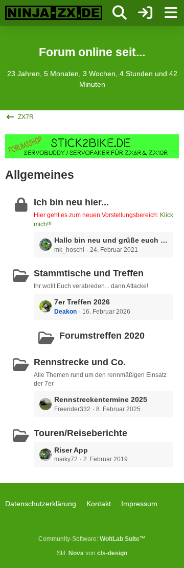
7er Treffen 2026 (82, 302)
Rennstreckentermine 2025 (100, 399)
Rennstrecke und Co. (80, 362)
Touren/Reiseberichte (80, 433)
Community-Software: (92, 538)
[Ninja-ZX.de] (53, 12)
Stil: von (92, 553)
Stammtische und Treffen (89, 273)
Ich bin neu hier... (71, 202)
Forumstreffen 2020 (102, 335)
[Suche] (119, 13)
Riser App (71, 450)
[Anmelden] (145, 13)
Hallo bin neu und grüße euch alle (111, 240)
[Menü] (170, 13)
